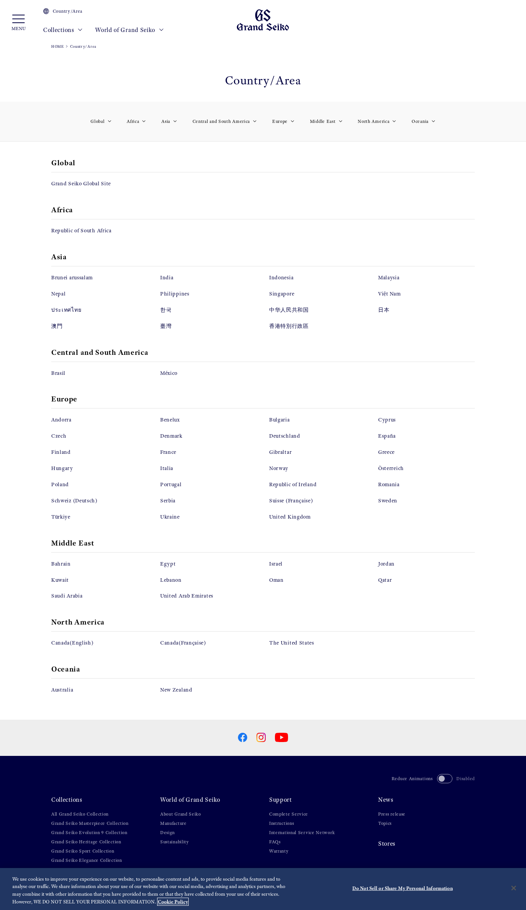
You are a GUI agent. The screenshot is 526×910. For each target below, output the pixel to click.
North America (373, 121)
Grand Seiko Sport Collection (82, 851)
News (386, 799)
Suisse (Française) (291, 500)
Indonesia (281, 277)
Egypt (168, 564)
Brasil (58, 373)
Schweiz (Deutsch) (74, 500)
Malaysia (389, 277)
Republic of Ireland (293, 484)
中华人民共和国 (289, 310)
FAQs (275, 842)
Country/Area (67, 11)
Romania (389, 484)
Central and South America (221, 121)
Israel (276, 564)
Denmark (171, 436)
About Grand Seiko (180, 814)
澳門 (56, 326)
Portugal (171, 484)
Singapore (281, 293)
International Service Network (302, 832)
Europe (280, 121)
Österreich (391, 468)
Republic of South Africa (81, 230)
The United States (291, 643)
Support (280, 799)
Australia (62, 690)
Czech (59, 436)
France (168, 452)
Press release (391, 814)
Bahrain (61, 564)
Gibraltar (280, 452)
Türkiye (60, 517)
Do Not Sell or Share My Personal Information (402, 888)
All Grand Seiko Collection (80, 814)
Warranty (279, 851)
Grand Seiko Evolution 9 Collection (89, 832)
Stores (386, 843)
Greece (386, 452)
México (169, 373)
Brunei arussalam (72, 277)
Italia (166, 468)
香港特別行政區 (289, 326)
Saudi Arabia (66, 596)
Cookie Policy (173, 901)
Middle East (323, 121)
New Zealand (176, 690)
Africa (133, 121)
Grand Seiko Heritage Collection (86, 842)
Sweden (387, 500)
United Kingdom (290, 517)
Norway (278, 468)
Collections (59, 30)
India (167, 277)
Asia (165, 121)
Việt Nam (389, 293)
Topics (385, 823)
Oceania (420, 121)
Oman (276, 580)
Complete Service (288, 814)
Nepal (58, 293)
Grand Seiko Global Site (81, 183)
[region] (263, 889)
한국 (165, 310)
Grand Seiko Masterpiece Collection (90, 823)
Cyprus (387, 419)
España (387, 436)
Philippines (174, 293)
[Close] (513, 888)
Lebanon (171, 580)
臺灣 (165, 326)
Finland (61, 452)
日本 (383, 310)
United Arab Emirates (186, 596)
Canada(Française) (183, 643)
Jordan (386, 564)
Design (167, 832)
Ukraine (170, 517)
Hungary (62, 468)
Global (97, 121)
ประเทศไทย (66, 310)
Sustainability (174, 842)
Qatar (385, 580)
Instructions (281, 823)
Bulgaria (279, 419)
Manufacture (173, 823)
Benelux (170, 419)
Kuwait (60, 580)
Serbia (168, 500)
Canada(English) (72, 643)
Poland (60, 484)
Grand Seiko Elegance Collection (86, 860)
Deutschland (284, 436)
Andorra (61, 419)
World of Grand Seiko (126, 30)
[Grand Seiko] (263, 19)
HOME (57, 46)
